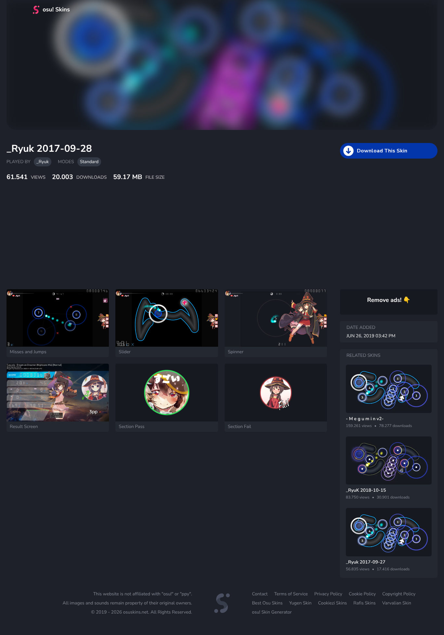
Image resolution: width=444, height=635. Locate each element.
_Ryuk (42, 162)
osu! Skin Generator (272, 612)
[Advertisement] (157, 242)
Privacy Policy (328, 594)
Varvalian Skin (396, 603)
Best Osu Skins (267, 603)
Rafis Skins (364, 603)
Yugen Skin (300, 603)
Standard (89, 162)
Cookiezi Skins (332, 603)
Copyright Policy (398, 594)
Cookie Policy (362, 594)
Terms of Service (291, 594)
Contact (260, 594)
